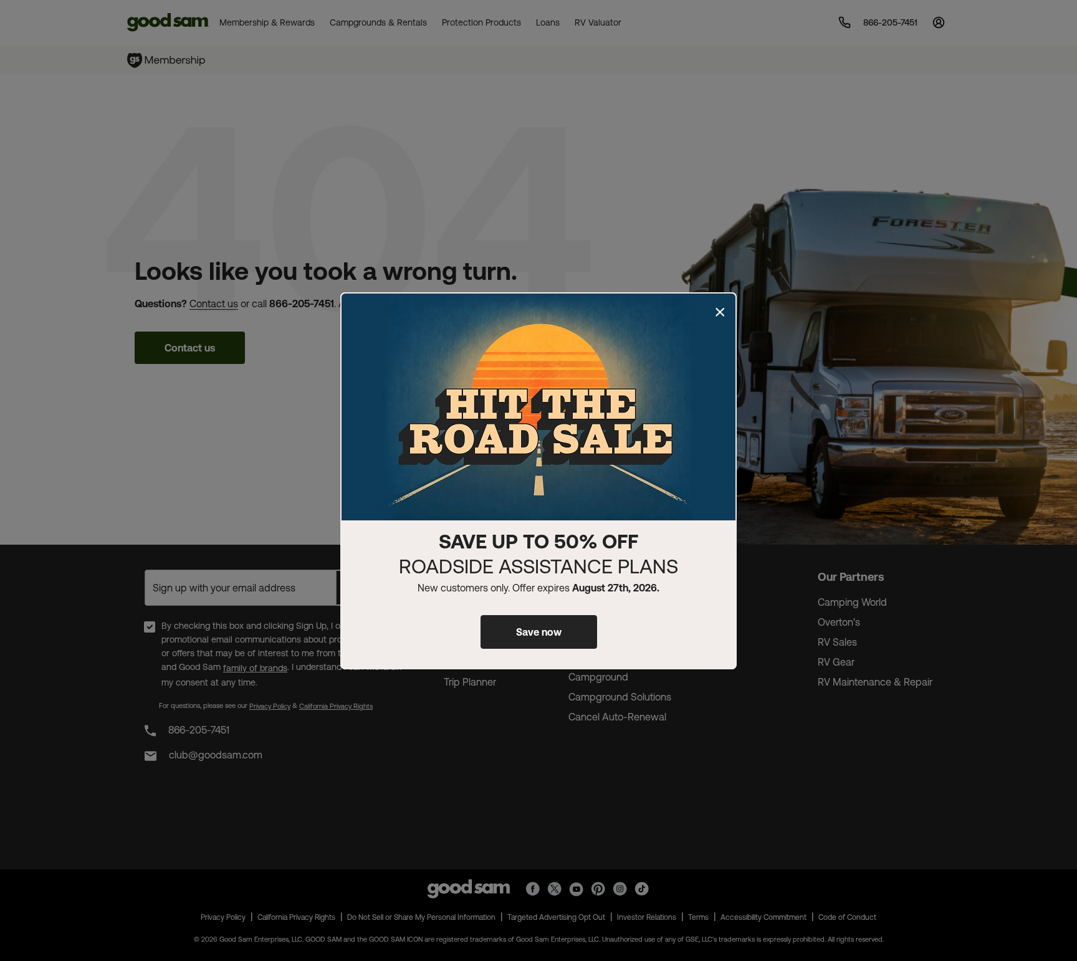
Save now (539, 632)
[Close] (720, 312)
